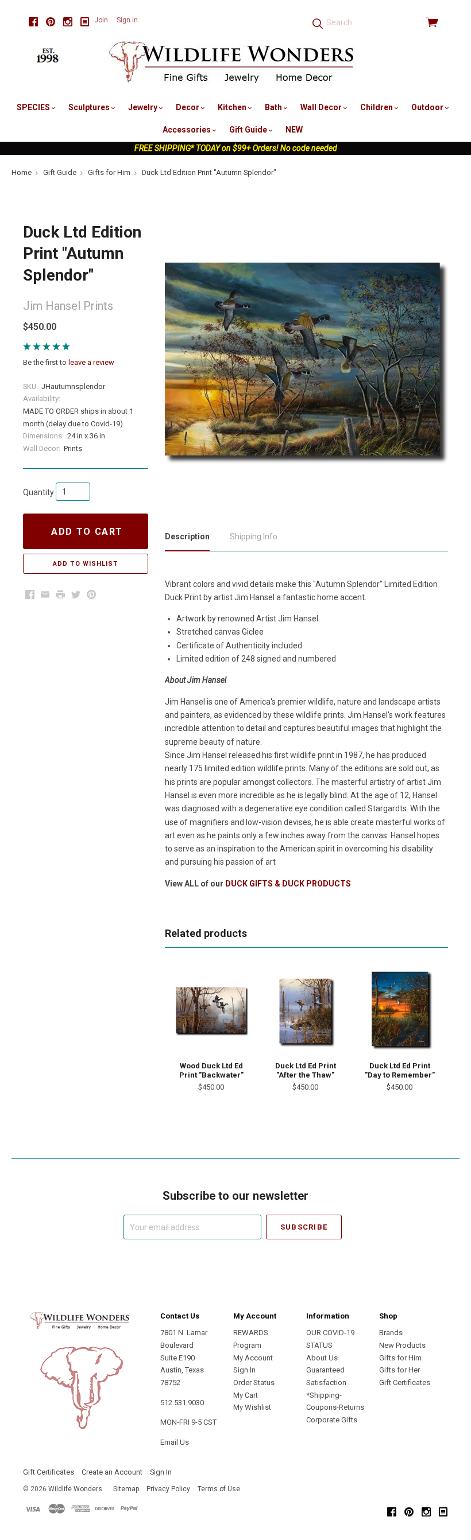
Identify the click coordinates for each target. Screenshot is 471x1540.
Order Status (254, 1382)
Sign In (244, 1370)
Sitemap (126, 1489)
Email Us (174, 1442)
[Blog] (85, 22)
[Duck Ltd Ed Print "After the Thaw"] (305, 1011)
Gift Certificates (404, 1382)
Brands (391, 1332)
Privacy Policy (168, 1489)
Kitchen (233, 107)
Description (187, 536)
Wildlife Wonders (75, 1489)
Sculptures (89, 107)
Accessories (188, 129)
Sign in (127, 20)
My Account (253, 1358)
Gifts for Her (399, 1370)
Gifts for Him (400, 1358)
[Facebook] (33, 22)
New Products (402, 1345)
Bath (274, 107)
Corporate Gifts (331, 1419)
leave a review (91, 362)
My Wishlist (252, 1407)
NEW (294, 129)
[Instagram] (67, 22)
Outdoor (428, 107)
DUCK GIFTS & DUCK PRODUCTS (288, 883)
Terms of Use (219, 1489)
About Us (322, 1358)
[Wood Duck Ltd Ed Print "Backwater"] (211, 1011)
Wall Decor (321, 107)
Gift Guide (249, 129)
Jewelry (143, 107)
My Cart (245, 1395)
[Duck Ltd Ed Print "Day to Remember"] (399, 1011)
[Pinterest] (50, 22)
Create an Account (112, 1472)
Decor (188, 107)
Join (101, 20)
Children (377, 107)
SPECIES (34, 107)
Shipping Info (253, 536)
